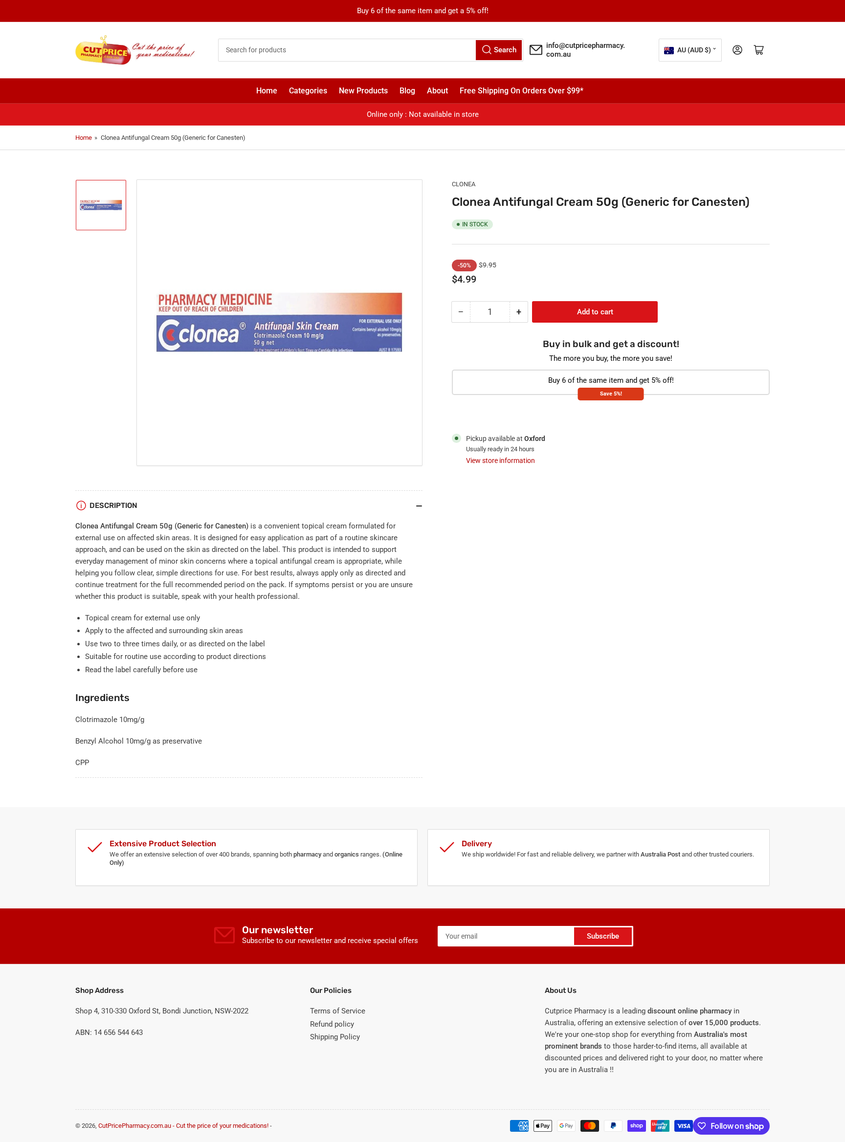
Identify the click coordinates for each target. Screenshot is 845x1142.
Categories (308, 90)
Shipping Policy (335, 1036)
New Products (363, 90)
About (437, 90)
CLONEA (463, 184)
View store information (500, 460)
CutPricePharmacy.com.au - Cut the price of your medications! (183, 1125)
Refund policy (332, 1024)
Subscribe (603, 936)
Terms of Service (337, 1011)
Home (266, 90)
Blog (407, 90)
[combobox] (371, 50)
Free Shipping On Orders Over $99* (521, 90)
